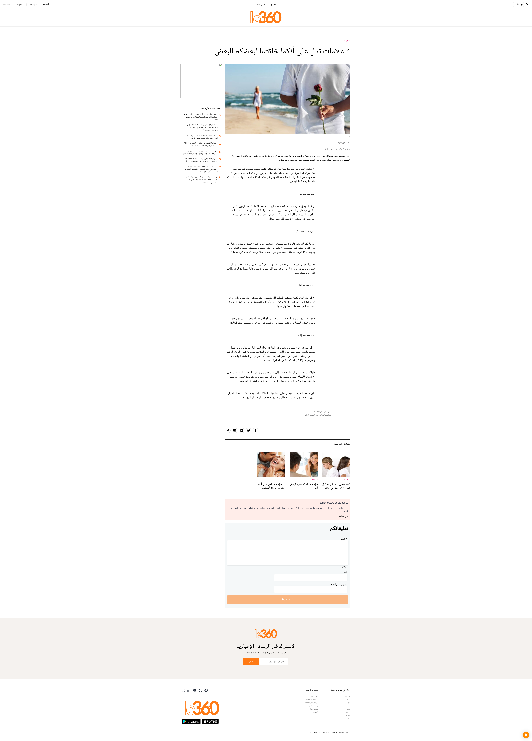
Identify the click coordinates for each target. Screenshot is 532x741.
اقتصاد (348, 699)
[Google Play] (191, 721)
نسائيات (347, 41)
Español (6, 4)
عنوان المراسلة (339, 584)
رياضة (348, 712)
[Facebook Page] (206, 690)
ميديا (348, 709)
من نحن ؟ (314, 696)
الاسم (344, 572)
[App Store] (210, 721)
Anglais (20, 4)
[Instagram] (183, 690)
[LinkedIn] (189, 690)
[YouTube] (194, 690)
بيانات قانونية (313, 706)
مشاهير (347, 715)
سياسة (347, 696)
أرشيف (315, 712)
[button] (526, 735)
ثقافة (348, 706)
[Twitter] (200, 690)
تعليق (344, 538)
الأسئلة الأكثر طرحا (311, 699)
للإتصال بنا (314, 709)
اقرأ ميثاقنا (343, 516)
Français (33, 4)
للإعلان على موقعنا (311, 703)
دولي (348, 719)
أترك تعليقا (287, 599)
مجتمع (347, 703)
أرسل (251, 661)
